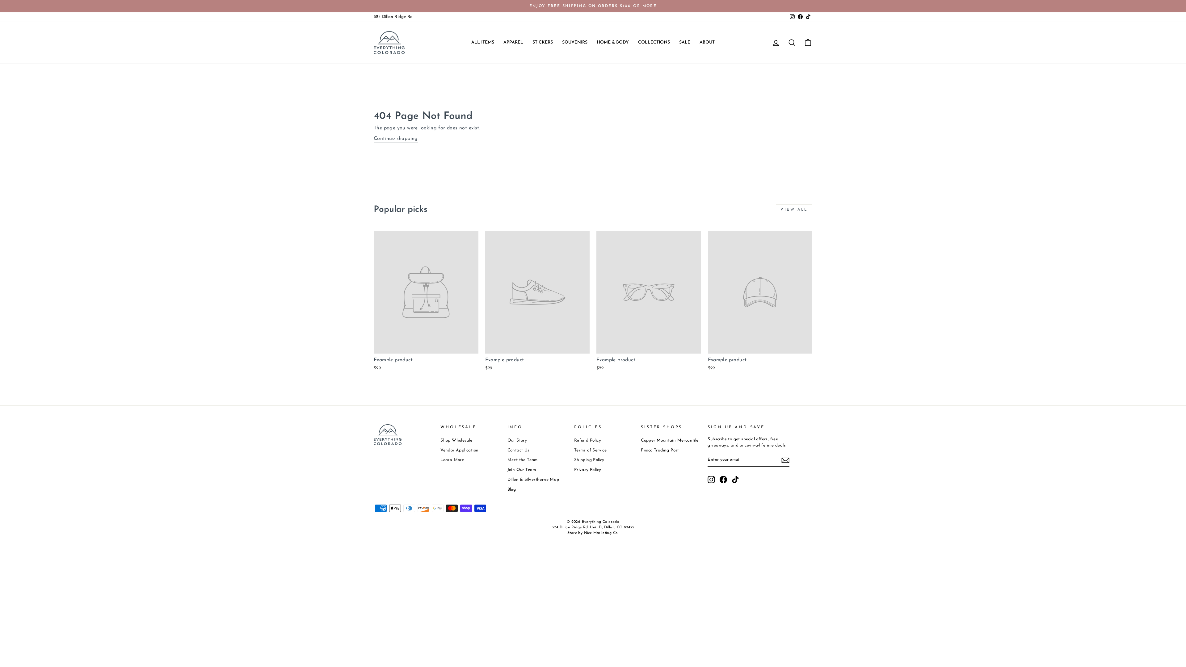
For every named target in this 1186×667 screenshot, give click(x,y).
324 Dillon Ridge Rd (393, 17)
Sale (684, 42)
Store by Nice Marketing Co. (593, 533)
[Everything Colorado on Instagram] (711, 479)
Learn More (452, 460)
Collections (654, 42)
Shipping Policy (589, 460)
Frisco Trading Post (660, 450)
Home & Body (613, 42)
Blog (511, 490)
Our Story (517, 440)
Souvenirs (574, 42)
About (707, 42)
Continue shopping (396, 138)
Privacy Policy (587, 470)
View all (794, 210)
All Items (482, 42)
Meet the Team (522, 460)
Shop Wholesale (456, 440)
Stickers (542, 42)
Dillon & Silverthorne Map (533, 480)
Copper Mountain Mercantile (669, 440)
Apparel (513, 42)
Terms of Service (590, 450)
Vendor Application (459, 450)
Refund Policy (587, 440)
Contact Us (518, 450)
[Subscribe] (785, 460)
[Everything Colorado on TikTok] (735, 479)
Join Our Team (521, 470)
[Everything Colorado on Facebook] (723, 479)
